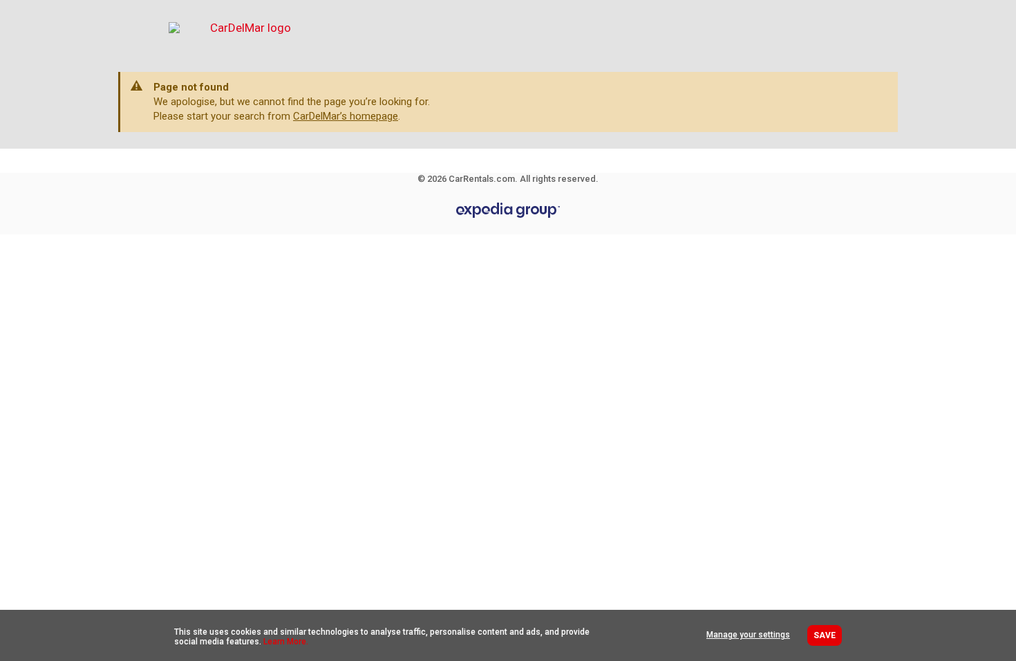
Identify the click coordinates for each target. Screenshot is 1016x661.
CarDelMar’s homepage (345, 116)
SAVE (824, 635)
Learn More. (285, 641)
